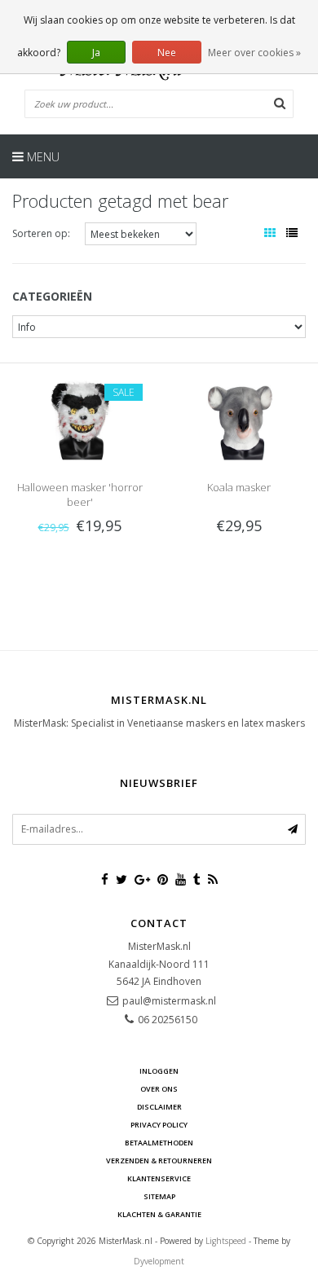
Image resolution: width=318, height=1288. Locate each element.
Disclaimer (159, 1106)
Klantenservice (159, 1178)
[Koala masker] (238, 417)
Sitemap (159, 1196)
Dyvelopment (159, 1261)
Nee (166, 52)
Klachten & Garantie (159, 1214)
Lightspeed (225, 1240)
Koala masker (239, 487)
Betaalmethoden (159, 1142)
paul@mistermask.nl (169, 1001)
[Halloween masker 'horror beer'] (79, 417)
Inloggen (159, 1071)
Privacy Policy (159, 1124)
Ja (96, 52)
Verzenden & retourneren (159, 1160)
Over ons (159, 1089)
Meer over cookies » (254, 52)
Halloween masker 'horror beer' (80, 494)
